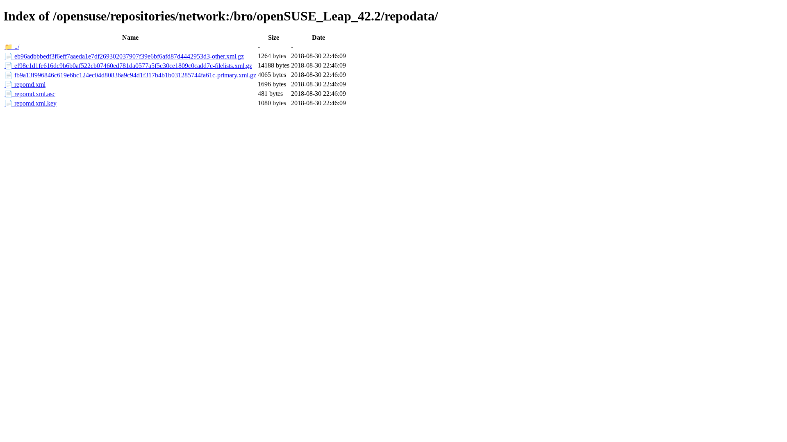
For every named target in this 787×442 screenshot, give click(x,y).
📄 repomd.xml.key (31, 103)
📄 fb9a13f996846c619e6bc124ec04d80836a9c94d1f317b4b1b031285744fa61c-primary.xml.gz (130, 75)
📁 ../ (12, 46)
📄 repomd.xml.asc (30, 93)
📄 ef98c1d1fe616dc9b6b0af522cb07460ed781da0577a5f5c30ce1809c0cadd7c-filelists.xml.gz (128, 65)
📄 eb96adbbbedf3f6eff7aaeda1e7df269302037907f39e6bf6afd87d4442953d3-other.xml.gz (124, 56)
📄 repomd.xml (25, 84)
